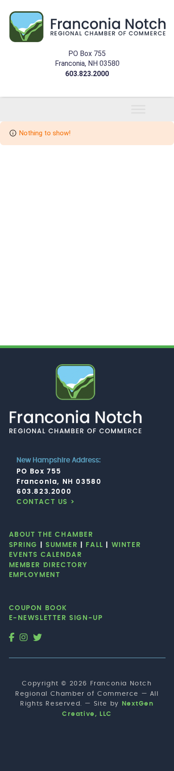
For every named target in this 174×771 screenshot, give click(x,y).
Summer (62, 545)
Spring (23, 545)
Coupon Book (38, 608)
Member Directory (48, 565)
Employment (35, 575)
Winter (126, 545)
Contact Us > (46, 502)
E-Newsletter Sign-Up (56, 618)
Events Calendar (46, 554)
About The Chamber (51, 534)
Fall (94, 545)
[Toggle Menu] (149, 109)
